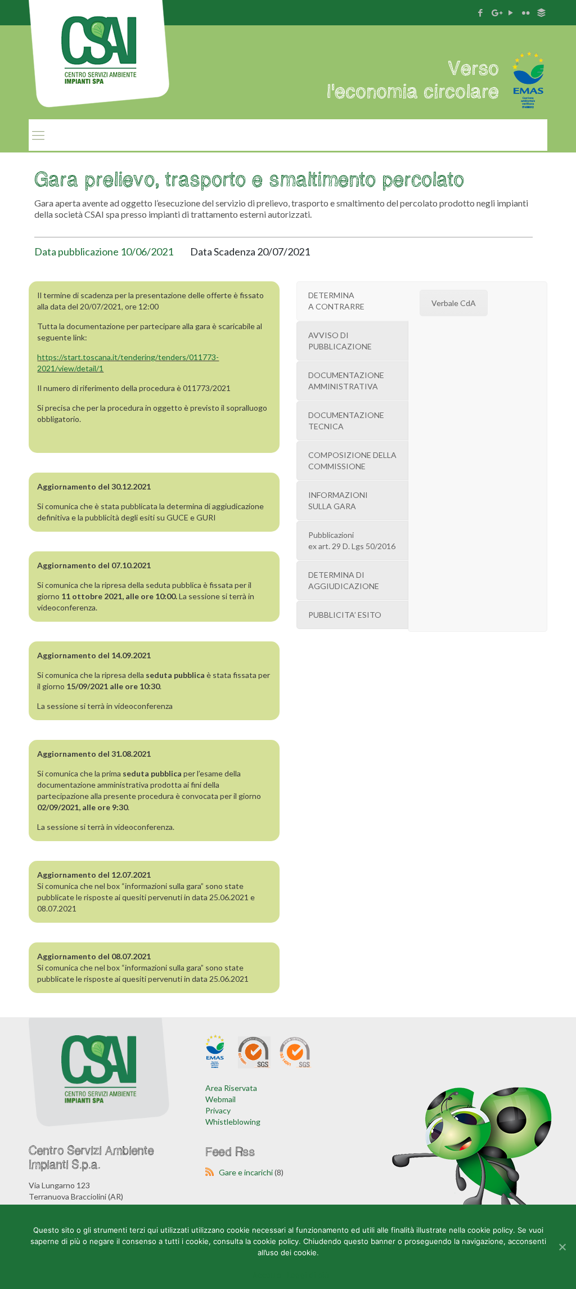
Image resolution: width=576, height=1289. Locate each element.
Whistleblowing (232, 1121)
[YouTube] (511, 12)
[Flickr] (526, 12)
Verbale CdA (453, 303)
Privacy (218, 1110)
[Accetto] (562, 1246)
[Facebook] (481, 12)
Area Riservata (231, 1088)
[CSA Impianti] (99, 66)
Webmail (220, 1099)
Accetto (267, 1274)
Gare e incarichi (246, 1172)
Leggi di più (308, 1274)
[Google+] (496, 12)
